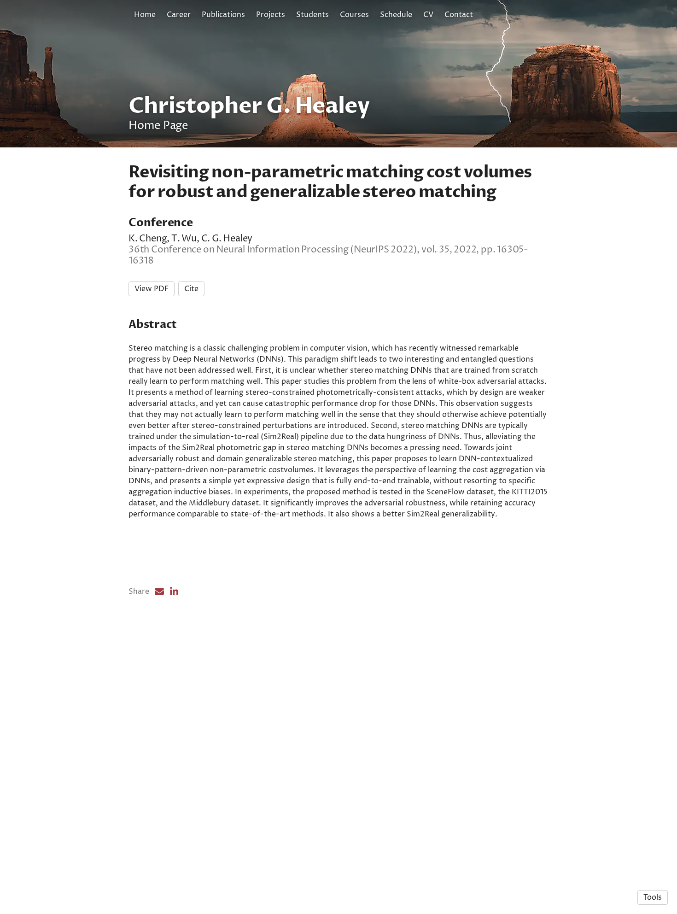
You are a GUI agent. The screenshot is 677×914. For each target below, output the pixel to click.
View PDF (151, 289)
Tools (652, 897)
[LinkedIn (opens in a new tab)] (174, 591)
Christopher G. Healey (248, 106)
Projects (270, 15)
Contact (458, 15)
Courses (354, 15)
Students (312, 15)
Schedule (396, 15)
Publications (223, 15)
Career (179, 15)
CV (428, 15)
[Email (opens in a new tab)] (159, 591)
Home (145, 15)
